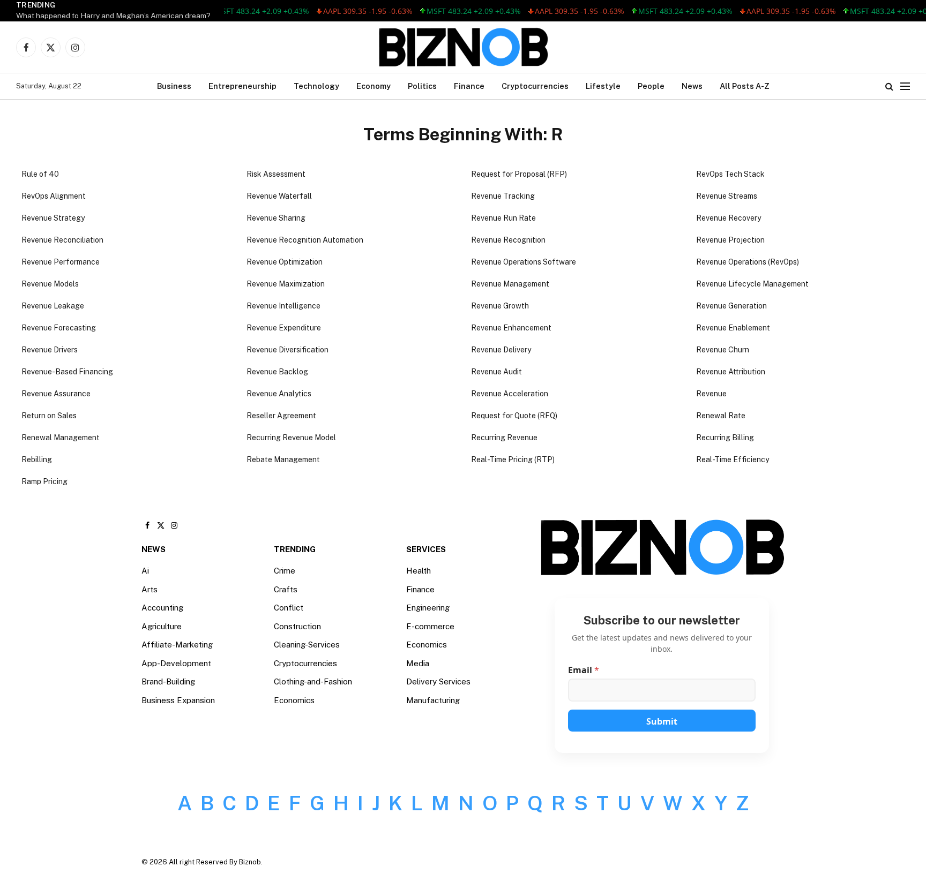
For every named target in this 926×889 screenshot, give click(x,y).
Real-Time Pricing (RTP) (513, 459)
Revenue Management (510, 284)
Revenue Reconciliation (62, 240)
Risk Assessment (276, 174)
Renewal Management (60, 437)
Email (583, 670)
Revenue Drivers (49, 349)
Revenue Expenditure (284, 327)
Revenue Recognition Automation (305, 240)
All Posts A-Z (745, 86)
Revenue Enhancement (511, 327)
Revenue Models (50, 284)
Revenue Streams (726, 196)
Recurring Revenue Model (291, 437)
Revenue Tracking (503, 196)
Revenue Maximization (286, 284)
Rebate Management (283, 459)
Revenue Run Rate (503, 218)
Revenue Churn (722, 349)
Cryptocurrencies (535, 86)
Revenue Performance (60, 262)
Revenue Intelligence (283, 306)
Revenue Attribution (730, 371)
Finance (469, 86)
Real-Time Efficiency (732, 459)
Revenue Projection (730, 240)
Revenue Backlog (277, 371)
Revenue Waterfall (279, 196)
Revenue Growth (500, 306)
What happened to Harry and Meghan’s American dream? (113, 15)
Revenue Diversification (287, 349)
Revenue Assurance (56, 393)
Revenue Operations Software (523, 262)
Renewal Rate (720, 415)
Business (174, 86)
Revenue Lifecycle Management (752, 284)
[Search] (889, 86)
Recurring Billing (725, 437)
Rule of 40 (40, 174)
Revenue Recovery (728, 218)
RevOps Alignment (53, 196)
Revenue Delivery (501, 349)
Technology (316, 86)
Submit (661, 721)
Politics (422, 86)
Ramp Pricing (44, 481)
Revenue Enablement (733, 327)
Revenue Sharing (276, 218)
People (651, 86)
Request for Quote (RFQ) (514, 415)
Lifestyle (603, 86)
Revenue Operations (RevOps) (747, 262)
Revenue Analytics (279, 393)
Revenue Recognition (508, 240)
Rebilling (36, 459)
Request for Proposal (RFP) (519, 174)
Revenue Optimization (285, 262)
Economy (373, 86)
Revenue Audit (496, 371)
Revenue (711, 393)
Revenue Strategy (53, 218)
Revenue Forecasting (58, 327)
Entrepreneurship (242, 86)
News (692, 86)
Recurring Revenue (504, 437)
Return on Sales (49, 415)
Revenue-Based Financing (67, 371)
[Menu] (905, 86)
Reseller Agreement (281, 415)
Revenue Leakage (52, 306)
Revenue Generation (731, 306)
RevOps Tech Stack (730, 174)
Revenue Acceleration (509, 393)
